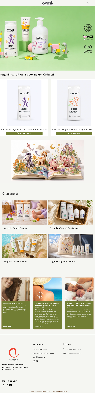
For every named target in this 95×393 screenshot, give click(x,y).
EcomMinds (39, 391)
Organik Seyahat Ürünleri (63, 261)
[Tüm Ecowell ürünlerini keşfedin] (47, 38)
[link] (47, 38)
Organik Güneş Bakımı (15, 261)
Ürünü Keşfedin (24, 133)
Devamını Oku (7, 326)
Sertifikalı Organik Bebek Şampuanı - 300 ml (24, 129)
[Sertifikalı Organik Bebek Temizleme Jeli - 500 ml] (55, 159)
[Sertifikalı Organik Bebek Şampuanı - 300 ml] (28, 154)
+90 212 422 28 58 (74, 349)
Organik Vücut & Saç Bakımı (64, 228)
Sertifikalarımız (39, 357)
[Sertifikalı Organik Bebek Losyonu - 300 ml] (46, 156)
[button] (4, 3)
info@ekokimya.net (74, 353)
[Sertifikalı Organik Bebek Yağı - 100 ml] (66, 158)
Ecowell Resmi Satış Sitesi (43, 353)
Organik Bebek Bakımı (15, 228)
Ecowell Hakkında (40, 349)
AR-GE (35, 361)
